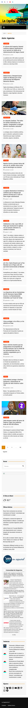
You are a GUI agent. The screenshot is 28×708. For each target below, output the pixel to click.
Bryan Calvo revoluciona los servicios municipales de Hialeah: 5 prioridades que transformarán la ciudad (13, 513)
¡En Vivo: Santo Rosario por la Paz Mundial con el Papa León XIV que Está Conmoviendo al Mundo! (14, 265)
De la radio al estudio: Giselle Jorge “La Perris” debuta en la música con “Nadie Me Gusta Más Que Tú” (13, 540)
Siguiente (5, 451)
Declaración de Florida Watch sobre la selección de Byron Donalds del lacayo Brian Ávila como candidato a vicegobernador (16, 665)
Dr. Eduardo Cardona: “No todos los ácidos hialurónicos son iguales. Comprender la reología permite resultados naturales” (13, 123)
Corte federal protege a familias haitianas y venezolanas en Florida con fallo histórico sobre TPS (13, 382)
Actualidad (6, 43)
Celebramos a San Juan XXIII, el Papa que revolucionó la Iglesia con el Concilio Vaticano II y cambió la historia (13, 226)
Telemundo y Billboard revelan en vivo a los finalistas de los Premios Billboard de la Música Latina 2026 (13, 547)
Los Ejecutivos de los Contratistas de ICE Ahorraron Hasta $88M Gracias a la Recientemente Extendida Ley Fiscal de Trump (13, 295)
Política (5, 376)
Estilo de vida (6, 117)
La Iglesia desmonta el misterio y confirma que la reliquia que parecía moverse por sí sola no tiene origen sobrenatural (13, 193)
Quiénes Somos (11, 705)
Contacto (4, 705)
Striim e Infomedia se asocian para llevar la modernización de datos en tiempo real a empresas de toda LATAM (14, 592)
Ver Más (14, 634)
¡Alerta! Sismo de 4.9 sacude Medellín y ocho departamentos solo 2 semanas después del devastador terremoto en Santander (13, 531)
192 (20, 447)
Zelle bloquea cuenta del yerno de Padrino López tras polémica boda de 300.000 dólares (13, 422)
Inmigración (6, 72)
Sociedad (6, 160)
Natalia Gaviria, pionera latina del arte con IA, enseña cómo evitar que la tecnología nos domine (13, 165)
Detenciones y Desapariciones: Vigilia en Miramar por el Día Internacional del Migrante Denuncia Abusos (12, 78)
